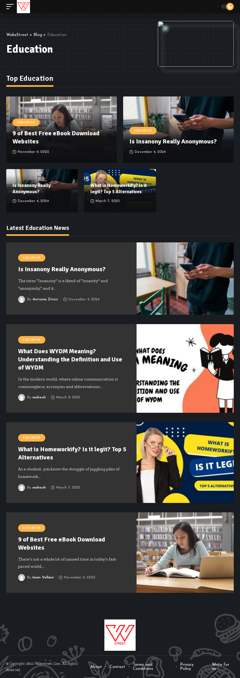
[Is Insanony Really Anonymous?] (185, 278)
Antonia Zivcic (45, 299)
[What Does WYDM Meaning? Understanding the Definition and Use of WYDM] (185, 368)
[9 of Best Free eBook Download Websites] (185, 552)
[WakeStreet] (23, 6)
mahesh (39, 397)
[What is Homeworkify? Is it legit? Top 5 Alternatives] (185, 462)
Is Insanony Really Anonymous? (173, 141)
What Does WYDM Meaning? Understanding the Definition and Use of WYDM (70, 359)
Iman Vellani (43, 577)
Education (26, 122)
